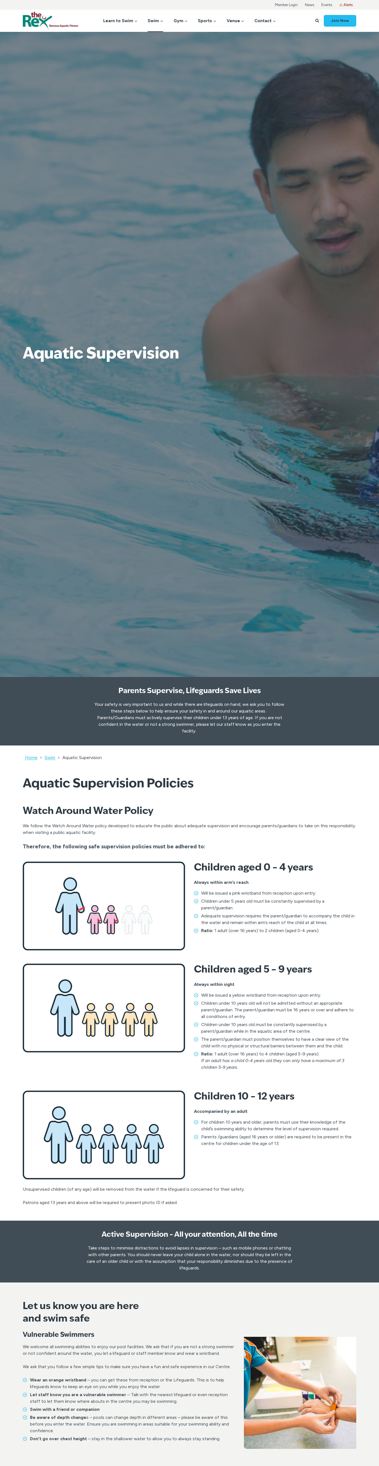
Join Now (340, 20)
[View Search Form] (317, 21)
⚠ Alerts (346, 5)
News (309, 5)
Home (31, 757)
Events (326, 5)
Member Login (286, 5)
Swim (50, 757)
